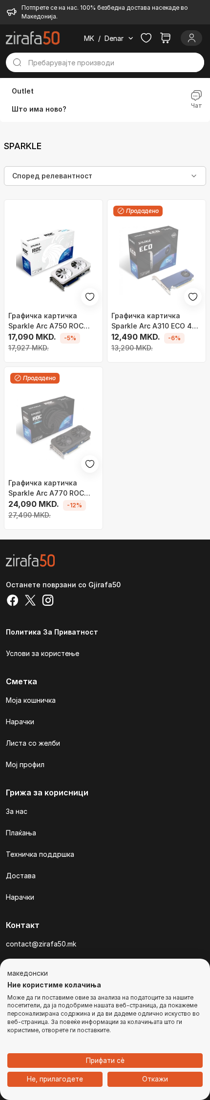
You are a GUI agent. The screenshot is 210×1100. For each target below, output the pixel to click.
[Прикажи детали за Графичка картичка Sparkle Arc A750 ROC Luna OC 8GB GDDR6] (53, 260)
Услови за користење (42, 653)
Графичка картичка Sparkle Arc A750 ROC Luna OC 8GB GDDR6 (46, 321)
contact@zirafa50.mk (41, 944)
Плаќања (21, 833)
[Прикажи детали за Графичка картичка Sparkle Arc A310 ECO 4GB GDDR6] (156, 260)
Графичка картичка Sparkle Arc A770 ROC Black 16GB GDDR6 (46, 488)
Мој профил (25, 764)
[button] (27, 974)
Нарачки (20, 721)
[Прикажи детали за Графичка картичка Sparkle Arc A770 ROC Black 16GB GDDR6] (53, 428)
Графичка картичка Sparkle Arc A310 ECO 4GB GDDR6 (156, 321)
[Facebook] (13, 601)
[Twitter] (30, 601)
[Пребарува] (17, 62)
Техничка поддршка (40, 854)
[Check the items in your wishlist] (146, 38)
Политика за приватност (52, 632)
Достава (21, 875)
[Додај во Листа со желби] (90, 297)
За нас (16, 811)
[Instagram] (48, 601)
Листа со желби (33, 743)
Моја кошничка (31, 700)
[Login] (191, 38)
